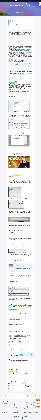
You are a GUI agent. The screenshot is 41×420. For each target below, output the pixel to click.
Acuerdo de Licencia (16, 406)
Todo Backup (26, 412)
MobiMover (37, 412)
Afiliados (34, 405)
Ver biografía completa (12, 363)
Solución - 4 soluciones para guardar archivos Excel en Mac (16, 24)
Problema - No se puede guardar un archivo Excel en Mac (16, 21)
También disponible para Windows (13, 83)
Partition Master (30, 412)
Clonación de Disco (25, 409)
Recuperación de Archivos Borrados (27, 405)
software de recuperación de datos (27, 73)
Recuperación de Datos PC (26, 402)
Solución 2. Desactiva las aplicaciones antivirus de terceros (15, 175)
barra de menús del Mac (15, 234)
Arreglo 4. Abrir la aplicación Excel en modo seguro (14, 177)
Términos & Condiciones (16, 407)
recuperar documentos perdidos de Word (15, 88)
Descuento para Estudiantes (17, 409)
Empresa (15, 402)
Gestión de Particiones (26, 408)
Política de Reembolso (16, 405)
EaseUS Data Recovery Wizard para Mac (21, 306)
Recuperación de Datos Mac (26, 403)
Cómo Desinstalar (16, 408)
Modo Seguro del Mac (15, 276)
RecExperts (34, 412)
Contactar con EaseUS (16, 403)
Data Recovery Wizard (22, 412)
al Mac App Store (14, 258)
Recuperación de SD (26, 407)
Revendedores (34, 402)
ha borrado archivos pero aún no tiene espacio (23, 50)
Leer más (26, 373)
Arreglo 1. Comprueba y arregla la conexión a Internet (14, 174)
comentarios (15, 373)
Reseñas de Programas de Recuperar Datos (28, 404)
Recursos (25, 401)
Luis (18, 17)
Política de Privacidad (16, 404)
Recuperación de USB (26, 406)
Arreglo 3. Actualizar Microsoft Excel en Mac (13, 176)
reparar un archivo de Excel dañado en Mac (18, 74)
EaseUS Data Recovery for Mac (18, 77)
